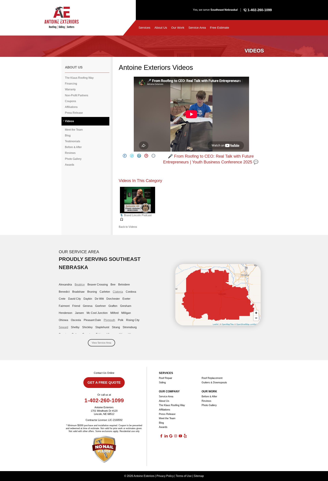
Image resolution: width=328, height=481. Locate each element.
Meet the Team (74, 129)
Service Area (197, 27)
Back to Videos (128, 226)
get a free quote (104, 382)
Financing (71, 83)
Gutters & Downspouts (214, 382)
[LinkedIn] (166, 436)
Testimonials (72, 141)
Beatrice (80, 284)
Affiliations (71, 107)
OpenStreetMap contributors (248, 324)
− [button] (256, 318)
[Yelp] (185, 436)
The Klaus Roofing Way (79, 77)
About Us (160, 27)
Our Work (177, 27)
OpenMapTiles (228, 324)
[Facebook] (161, 436)
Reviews (70, 152)
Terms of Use (184, 476)
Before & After (73, 147)
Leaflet (215, 324)
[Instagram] (176, 436)
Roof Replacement (212, 378)
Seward (63, 327)
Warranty (70, 89)
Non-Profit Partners (76, 95)
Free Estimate (219, 27)
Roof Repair (165, 378)
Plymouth (109, 320)
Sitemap (199, 476)
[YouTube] (180, 436)
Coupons (70, 101)
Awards (69, 164)
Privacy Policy (165, 476)
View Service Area (101, 342)
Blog (68, 135)
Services (144, 27)
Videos (69, 121)
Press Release (74, 112)
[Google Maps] (171, 436)
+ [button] (256, 313)
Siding (162, 382)
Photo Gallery (73, 158)
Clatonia (118, 291)
